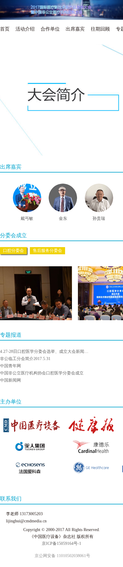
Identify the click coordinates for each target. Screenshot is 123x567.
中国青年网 (10, 366)
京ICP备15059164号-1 (61, 543)
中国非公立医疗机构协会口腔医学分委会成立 (42, 373)
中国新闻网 (10, 380)
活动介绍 (25, 28)
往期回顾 (100, 28)
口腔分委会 (13, 250)
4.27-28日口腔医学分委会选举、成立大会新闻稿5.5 (47, 351)
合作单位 (50, 28)
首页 (5, 28)
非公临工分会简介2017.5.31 (25, 358)
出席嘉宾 (75, 28)
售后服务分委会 (47, 250)
